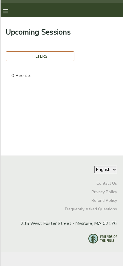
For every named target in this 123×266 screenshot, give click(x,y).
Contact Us (106, 183)
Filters (40, 56)
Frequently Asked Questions (91, 209)
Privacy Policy (104, 192)
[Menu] (10, 10)
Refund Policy (104, 200)
